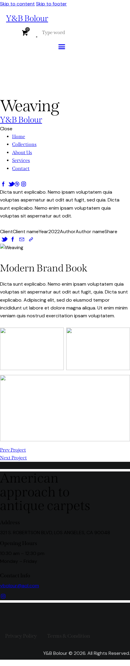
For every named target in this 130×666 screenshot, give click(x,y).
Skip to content (17, 4)
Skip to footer (51, 4)
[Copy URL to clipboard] (31, 239)
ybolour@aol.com (19, 585)
